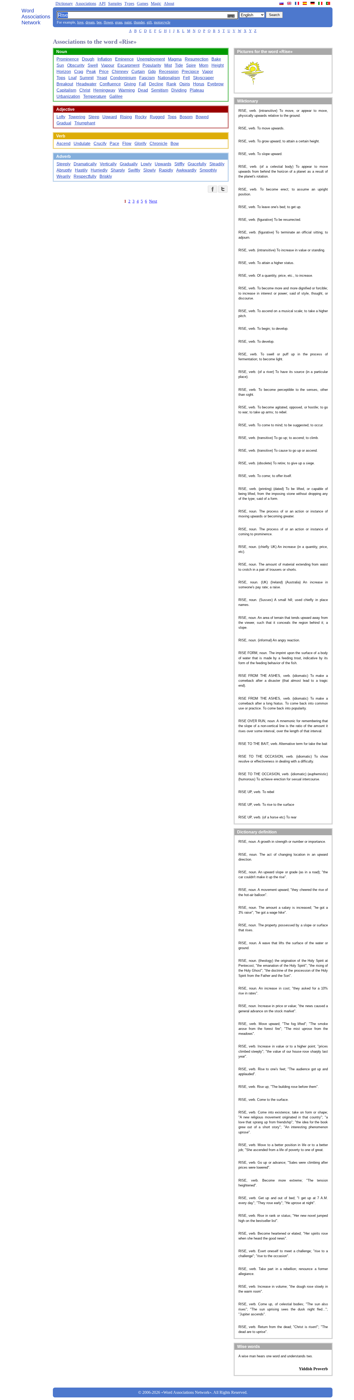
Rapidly (166, 170)
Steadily (216, 164)
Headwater (86, 84)
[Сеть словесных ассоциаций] (282, 3)
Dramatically (85, 164)
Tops (60, 78)
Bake (216, 59)
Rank (171, 84)
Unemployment (151, 59)
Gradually (129, 164)
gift (149, 22)
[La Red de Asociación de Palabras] (305, 3)
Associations (85, 3)
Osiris (184, 84)
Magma (175, 59)
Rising (126, 117)
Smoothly (208, 170)
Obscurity (75, 65)
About (169, 3)
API (102, 3)
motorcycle (162, 22)
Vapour (107, 65)
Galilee (116, 96)
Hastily (81, 170)
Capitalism (66, 90)
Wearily (63, 176)
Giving (130, 84)
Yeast (102, 78)
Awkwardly (186, 170)
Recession (169, 71)
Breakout (64, 84)
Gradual (63, 123)
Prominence (67, 59)
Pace (114, 143)
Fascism (147, 78)
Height (217, 65)
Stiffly (179, 164)
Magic (156, 3)
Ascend (63, 143)
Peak (91, 71)
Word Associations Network (36, 16)
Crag (78, 71)
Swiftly (134, 170)
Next (153, 201)
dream (90, 22)
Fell (186, 78)
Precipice (190, 71)
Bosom (186, 117)
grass (118, 22)
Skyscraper (203, 78)
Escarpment (128, 65)
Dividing (179, 90)
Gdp (152, 71)
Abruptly (64, 170)
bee (99, 22)
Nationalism (169, 78)
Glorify (140, 143)
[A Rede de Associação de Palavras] (328, 3)
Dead (143, 90)
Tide (179, 65)
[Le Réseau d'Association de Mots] (297, 3)
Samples (115, 3)
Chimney (120, 71)
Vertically (108, 164)
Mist (168, 65)
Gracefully (197, 164)
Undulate (82, 143)
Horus (198, 84)
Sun (60, 65)
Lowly (146, 164)
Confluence (110, 84)
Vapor (207, 71)
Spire (191, 65)
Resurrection (196, 59)
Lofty (60, 117)
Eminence (124, 59)
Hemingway (104, 90)
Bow (175, 143)
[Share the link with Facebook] (212, 189)
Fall (142, 84)
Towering (76, 117)
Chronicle (158, 143)
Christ (84, 90)
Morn (203, 65)
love (80, 22)
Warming (126, 90)
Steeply (63, 164)
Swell (93, 65)
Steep (93, 117)
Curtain (138, 71)
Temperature (94, 96)
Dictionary (64, 3)
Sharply (118, 170)
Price (104, 71)
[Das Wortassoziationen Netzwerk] (313, 3)
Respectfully (85, 176)
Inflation (104, 59)
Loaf (72, 78)
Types (129, 3)
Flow (126, 143)
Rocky (141, 117)
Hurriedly (99, 170)
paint (128, 22)
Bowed (202, 117)
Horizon (63, 71)
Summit (87, 78)
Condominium (123, 78)
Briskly (106, 176)
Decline (156, 84)
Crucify (100, 143)
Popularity (152, 65)
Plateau (197, 90)
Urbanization (68, 96)
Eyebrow (215, 84)
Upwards (163, 164)
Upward (109, 117)
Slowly (149, 170)
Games (142, 3)
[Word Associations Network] (289, 3)
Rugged (157, 117)
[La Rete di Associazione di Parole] (320, 3)
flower (108, 22)
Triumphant (84, 123)
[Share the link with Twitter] (223, 189)
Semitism (159, 90)
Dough (88, 59)
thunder (139, 22)
